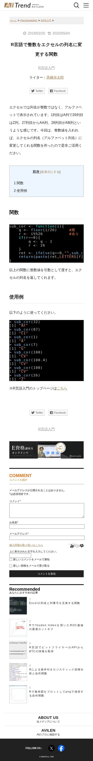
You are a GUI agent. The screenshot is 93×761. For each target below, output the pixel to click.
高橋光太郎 (55, 77)
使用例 (20, 190)
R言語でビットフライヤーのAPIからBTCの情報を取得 (56, 649)
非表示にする (50, 172)
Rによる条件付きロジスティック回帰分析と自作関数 (56, 671)
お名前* (13, 522)
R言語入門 (46, 68)
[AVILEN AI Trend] (23, 5)
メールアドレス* (19, 533)
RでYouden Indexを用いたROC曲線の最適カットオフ (56, 627)
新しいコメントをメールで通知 (31, 559)
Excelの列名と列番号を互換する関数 (54, 603)
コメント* (15, 501)
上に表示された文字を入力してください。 (34, 551)
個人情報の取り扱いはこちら (26, 545)
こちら (62, 388)
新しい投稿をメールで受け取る (31, 565)
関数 (19, 183)
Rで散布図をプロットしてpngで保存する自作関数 (56, 693)
